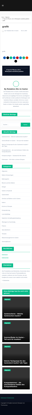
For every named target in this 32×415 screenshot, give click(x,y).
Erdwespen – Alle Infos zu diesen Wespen (13, 159)
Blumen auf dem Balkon (8, 183)
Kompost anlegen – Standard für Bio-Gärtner (14, 155)
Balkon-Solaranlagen (7, 175)
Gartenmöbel (5, 194)
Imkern (4, 202)
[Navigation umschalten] (2, 5)
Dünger (4, 186)
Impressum (5, 254)
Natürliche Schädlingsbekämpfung (11, 218)
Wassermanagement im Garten (10, 237)
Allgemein (4, 171)
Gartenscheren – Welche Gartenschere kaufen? (15, 136)
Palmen (4, 226)
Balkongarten (5, 179)
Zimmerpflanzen (6, 241)
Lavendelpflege (6, 214)
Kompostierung (6, 210)
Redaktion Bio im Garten (12, 30)
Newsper (20, 403)
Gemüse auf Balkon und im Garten (11, 198)
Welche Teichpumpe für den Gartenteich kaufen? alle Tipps (15, 362)
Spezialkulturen (6, 229)
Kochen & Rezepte (7, 206)
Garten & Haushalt (7, 190)
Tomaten (4, 233)
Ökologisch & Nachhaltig (8, 222)
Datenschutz (5, 257)
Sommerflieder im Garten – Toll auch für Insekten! (15, 140)
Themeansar (4, 405)
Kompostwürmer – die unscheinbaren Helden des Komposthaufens (14, 384)
